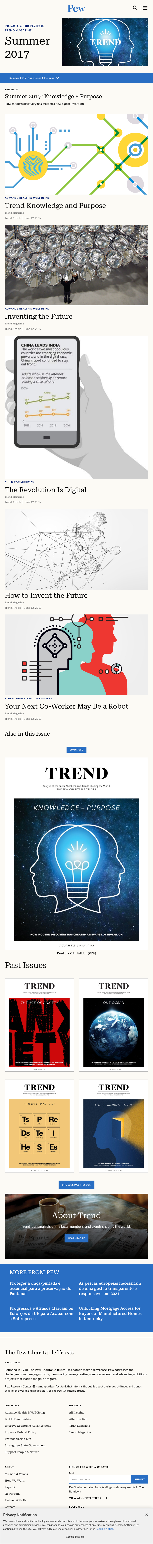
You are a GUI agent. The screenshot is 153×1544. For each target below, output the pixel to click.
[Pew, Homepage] (76, 8)
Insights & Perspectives (24, 25)
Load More (76, 750)
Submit (139, 1479)
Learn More (76, 1238)
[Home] (39, 1352)
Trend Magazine (18, 30)
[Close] (146, 1514)
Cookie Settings (75, 1536)
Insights (75, 1405)
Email (72, 1473)
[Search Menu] (135, 8)
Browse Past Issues (76, 1184)
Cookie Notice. (105, 1528)
